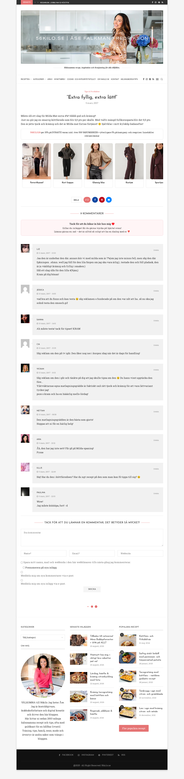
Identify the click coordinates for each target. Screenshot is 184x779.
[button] (35, 2)
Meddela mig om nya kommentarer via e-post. (47, 575)
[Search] (161, 79)
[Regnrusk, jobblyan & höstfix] (78, 715)
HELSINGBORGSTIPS (129, 79)
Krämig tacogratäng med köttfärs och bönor (101, 695)
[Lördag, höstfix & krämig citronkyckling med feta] (78, 678)
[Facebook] (152, 2)
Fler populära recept (133, 728)
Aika (39, 439)
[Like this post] (88, 200)
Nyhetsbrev (59, 79)
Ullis (39, 468)
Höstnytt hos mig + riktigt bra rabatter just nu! (100, 658)
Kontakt (115, 79)
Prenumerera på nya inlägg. (41, 567)
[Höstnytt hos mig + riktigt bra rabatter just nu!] (78, 659)
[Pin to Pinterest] (102, 200)
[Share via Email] (109, 200)
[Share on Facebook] (95, 200)
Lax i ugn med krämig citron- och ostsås (150, 710)
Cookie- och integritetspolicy (81, 79)
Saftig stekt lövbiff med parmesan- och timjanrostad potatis (150, 656)
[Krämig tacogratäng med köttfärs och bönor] (78, 696)
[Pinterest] (159, 2)
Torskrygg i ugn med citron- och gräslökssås (151, 692)
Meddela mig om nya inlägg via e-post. (43, 583)
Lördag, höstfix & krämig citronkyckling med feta (101, 676)
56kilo (43, 702)
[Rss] (162, 2)
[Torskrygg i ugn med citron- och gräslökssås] (127, 695)
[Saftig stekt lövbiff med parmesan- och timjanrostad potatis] (127, 658)
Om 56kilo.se (103, 79)
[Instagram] (155, 2)
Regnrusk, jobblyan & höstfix (54, 3)
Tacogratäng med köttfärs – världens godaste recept (149, 675)
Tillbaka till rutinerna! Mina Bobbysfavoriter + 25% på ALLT (101, 639)
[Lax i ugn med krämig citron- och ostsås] (127, 712)
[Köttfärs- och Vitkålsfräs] (127, 640)
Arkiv (49, 79)
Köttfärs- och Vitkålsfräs (146, 638)
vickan (40, 369)
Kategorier (38, 79)
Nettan (41, 411)
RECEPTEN (25, 79)
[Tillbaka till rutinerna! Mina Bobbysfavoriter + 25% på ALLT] (78, 640)
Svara (156, 250)
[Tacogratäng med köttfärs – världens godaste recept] (127, 676)
